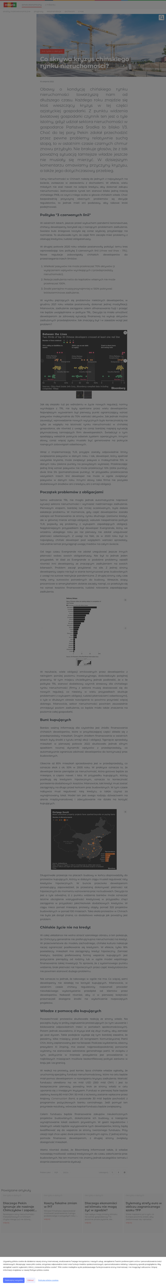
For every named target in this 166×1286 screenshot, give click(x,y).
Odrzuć (30, 1280)
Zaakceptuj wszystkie (14, 1280)
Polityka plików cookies (48, 1280)
